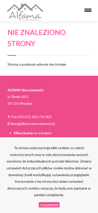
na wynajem (33, 133)
